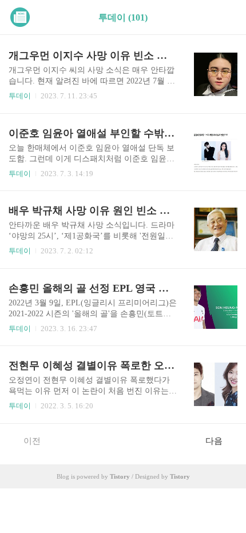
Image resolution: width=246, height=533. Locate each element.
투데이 (20, 96)
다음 (214, 441)
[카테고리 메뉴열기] (226, 17)
